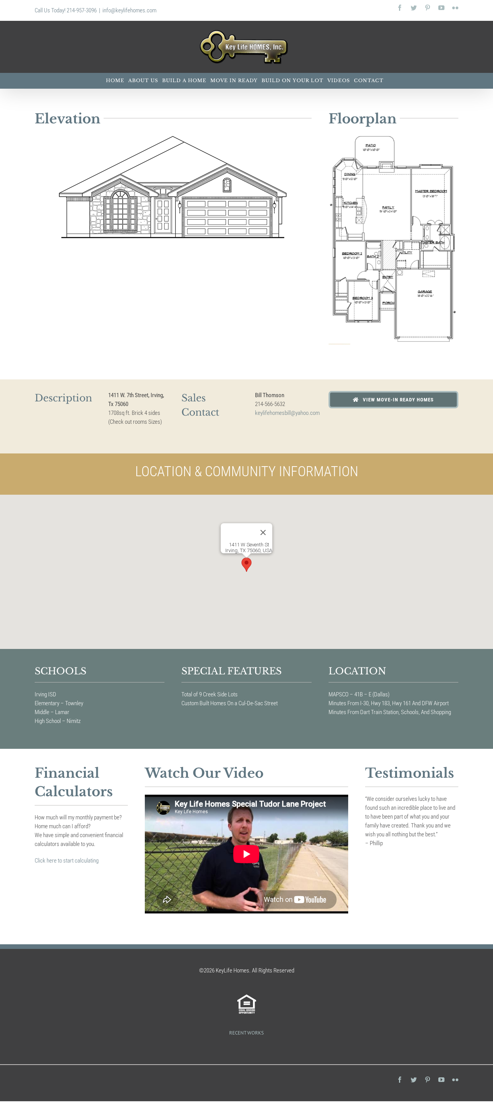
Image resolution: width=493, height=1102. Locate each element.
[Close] (263, 532)
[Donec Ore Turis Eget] (245, 1049)
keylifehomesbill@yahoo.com (287, 412)
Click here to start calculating (67, 860)
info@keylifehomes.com (129, 10)
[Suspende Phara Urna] (247, 1049)
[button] (246, 565)
